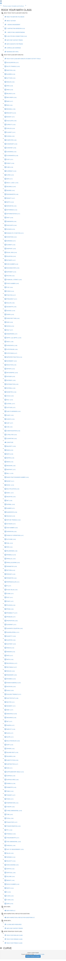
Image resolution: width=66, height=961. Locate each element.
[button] (1, 1)
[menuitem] (1, 4)
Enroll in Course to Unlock (33, 956)
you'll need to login (39, 954)
